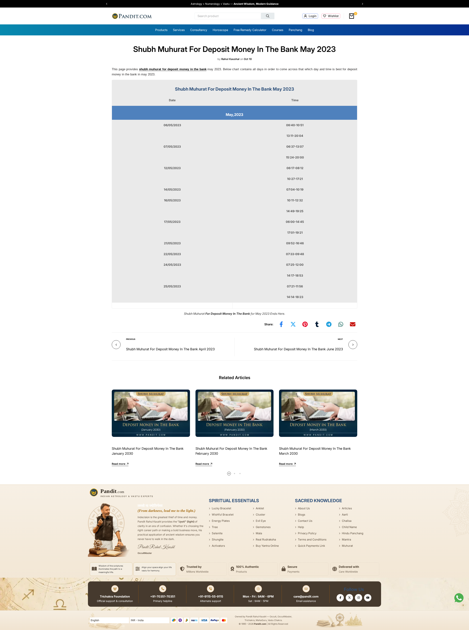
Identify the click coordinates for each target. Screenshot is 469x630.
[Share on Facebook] (281, 324)
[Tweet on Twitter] (293, 324)
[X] (349, 597)
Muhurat (347, 545)
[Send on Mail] (352, 324)
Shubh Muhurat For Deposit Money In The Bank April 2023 (170, 349)
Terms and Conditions (312, 539)
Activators (218, 545)
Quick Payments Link (311, 545)
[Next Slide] (360, 4)
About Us (304, 508)
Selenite (217, 533)
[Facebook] (340, 597)
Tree (215, 527)
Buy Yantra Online (267, 545)
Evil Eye (261, 521)
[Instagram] (358, 597)
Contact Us (305, 521)
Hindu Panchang (352, 533)
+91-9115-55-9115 (210, 596)
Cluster (260, 514)
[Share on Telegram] (328, 324)
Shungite (218, 539)
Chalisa (346, 521)
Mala (259, 533)
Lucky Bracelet (221, 508)
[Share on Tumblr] (317, 324)
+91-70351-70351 (162, 596)
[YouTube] (367, 597)
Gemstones (263, 527)
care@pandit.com (306, 596)
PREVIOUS (130, 339)
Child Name (349, 527)
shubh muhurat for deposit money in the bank (172, 69)
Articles (347, 508)
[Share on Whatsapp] (340, 324)
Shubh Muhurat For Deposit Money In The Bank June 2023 (298, 349)
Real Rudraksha (266, 539)
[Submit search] (268, 16)
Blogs (301, 514)
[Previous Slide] (108, 4)
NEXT (340, 339)
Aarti (345, 514)
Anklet (260, 508)
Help (301, 527)
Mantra (346, 539)
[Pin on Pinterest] (305, 324)
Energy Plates (221, 521)
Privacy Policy (307, 533)
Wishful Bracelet (223, 514)
